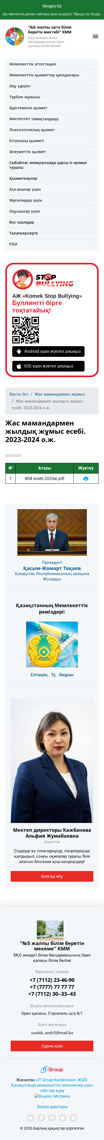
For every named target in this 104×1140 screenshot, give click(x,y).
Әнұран (66, 674)
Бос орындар (21, 222)
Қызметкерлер (23, 178)
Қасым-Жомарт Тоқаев (52, 568)
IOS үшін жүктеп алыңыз (48, 366)
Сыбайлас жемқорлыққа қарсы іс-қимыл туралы (48, 165)
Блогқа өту (52, 876)
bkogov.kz (52, 6)
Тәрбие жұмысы (24, 96)
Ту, (54, 674)
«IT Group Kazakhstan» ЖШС (62, 1079)
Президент (52, 562)
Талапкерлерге (23, 233)
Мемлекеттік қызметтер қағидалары (44, 74)
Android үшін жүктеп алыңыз (52, 351)
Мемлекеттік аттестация (32, 64)
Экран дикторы (52, 1106)
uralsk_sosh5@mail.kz (52, 1032)
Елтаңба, (40, 674)
